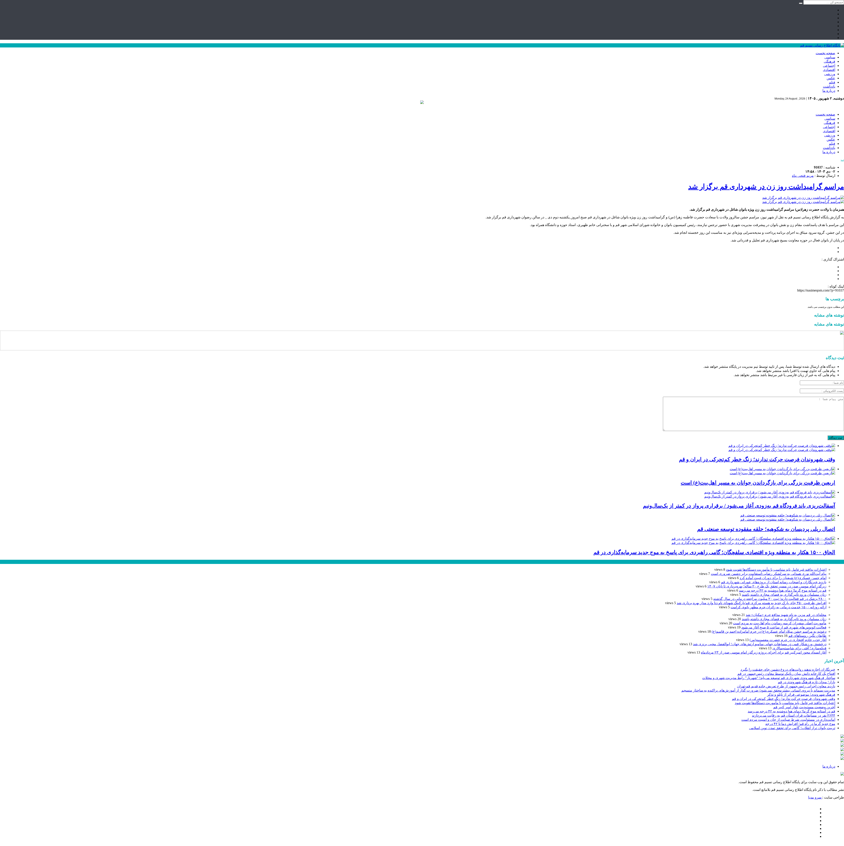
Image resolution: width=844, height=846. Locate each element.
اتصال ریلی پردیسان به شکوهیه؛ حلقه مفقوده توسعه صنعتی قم (766, 529)
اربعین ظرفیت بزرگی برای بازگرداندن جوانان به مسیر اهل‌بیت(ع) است (758, 482)
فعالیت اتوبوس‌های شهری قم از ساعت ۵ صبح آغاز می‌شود (783, 627)
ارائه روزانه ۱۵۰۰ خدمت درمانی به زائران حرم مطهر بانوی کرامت (778, 607)
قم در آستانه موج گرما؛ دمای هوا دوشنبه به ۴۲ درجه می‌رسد (782, 590)
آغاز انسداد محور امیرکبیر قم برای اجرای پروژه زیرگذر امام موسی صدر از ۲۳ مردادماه (763, 652)
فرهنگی (829, 61)
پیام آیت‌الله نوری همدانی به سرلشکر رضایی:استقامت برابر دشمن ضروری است (768, 574)
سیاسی (829, 57)
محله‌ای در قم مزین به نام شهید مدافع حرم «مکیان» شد (786, 615)
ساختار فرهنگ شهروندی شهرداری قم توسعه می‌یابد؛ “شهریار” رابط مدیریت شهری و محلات (768, 678)
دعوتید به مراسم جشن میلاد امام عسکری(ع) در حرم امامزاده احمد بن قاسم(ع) (769, 631)
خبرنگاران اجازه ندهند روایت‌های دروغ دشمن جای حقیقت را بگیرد (787, 669)
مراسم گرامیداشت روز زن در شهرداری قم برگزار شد (766, 186)
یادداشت (829, 86)
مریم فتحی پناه (803, 176)
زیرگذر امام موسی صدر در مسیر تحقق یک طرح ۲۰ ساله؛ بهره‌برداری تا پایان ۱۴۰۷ (766, 586)
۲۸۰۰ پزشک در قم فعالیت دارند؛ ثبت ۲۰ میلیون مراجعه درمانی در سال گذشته (769, 599)
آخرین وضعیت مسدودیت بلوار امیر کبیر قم (804, 707)
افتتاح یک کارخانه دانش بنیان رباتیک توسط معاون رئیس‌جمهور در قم (786, 674)
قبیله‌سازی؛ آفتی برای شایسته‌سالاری (799, 648)
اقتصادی (829, 70)
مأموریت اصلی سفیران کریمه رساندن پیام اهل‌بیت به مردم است (779, 623)
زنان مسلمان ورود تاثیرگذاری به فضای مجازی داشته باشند (784, 594)
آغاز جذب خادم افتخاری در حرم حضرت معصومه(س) (787, 640)
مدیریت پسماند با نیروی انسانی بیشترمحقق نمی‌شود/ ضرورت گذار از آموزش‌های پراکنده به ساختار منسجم (758, 690)
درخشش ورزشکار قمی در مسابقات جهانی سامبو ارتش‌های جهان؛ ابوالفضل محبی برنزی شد (759, 644)
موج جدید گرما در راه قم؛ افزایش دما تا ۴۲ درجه (800, 724)
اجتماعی (829, 65)
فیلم (832, 82)
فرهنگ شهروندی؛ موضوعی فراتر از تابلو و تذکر (801, 694)
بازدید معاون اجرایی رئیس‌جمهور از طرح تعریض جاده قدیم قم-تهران (786, 686)
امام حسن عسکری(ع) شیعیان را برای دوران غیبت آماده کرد (783, 578)
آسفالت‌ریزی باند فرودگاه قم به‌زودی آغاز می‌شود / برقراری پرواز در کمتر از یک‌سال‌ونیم (739, 506)
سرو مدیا (815, 797)
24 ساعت (16, 562)
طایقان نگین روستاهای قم (807, 636)
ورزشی (829, 74)
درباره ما (828, 90)
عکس (831, 78)
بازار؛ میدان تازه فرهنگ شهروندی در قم (806, 682)
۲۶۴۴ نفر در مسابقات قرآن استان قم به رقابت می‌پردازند (793, 715)
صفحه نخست (825, 53)
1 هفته (4, 562)
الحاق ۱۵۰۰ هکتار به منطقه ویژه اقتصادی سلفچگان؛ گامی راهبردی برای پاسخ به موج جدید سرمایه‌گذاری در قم (714, 552)
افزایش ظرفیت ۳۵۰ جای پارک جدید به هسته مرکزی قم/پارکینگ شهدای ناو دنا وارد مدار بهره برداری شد (751, 603)
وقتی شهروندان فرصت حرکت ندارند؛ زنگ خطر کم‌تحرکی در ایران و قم (757, 459)
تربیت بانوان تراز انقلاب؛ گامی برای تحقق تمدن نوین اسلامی (792, 728)
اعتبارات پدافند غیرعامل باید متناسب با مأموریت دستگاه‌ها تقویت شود (776, 569)
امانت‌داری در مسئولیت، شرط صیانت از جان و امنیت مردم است (788, 719)
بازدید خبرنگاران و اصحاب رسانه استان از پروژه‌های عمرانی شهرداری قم (773, 582)
